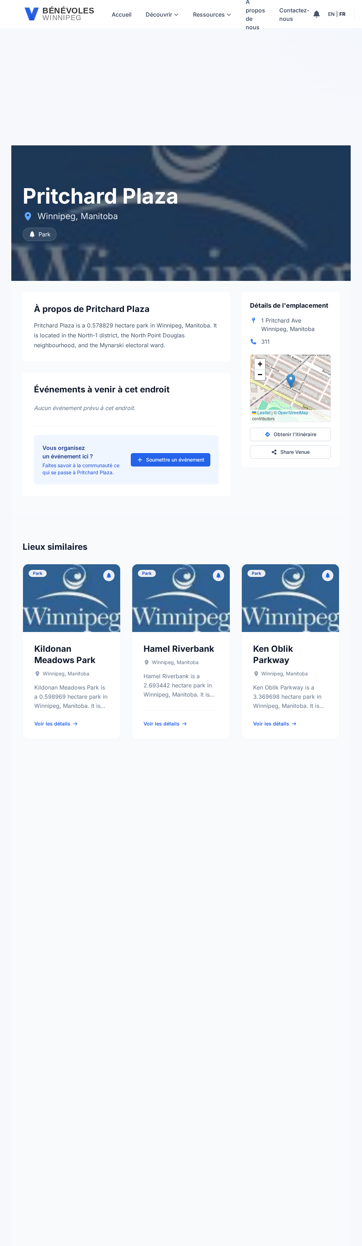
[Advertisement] (181, 92)
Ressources (209, 14)
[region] (290, 388)
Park (45, 234)
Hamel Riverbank (179, 649)
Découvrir (159, 14)
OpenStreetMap (293, 412)
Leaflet (263, 412)
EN (331, 14)
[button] (290, 381)
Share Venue (295, 452)
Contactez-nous (294, 14)
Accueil (122, 14)
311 (265, 341)
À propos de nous (255, 14)
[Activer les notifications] (316, 14)
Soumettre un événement (175, 460)
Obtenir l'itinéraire (295, 434)
